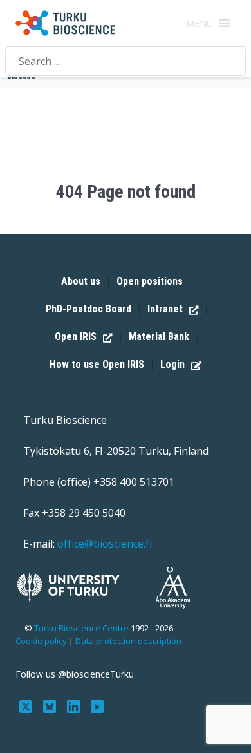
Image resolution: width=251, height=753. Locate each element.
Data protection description (128, 641)
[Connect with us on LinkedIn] (75, 705)
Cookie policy (41, 641)
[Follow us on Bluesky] (51, 705)
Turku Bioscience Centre (82, 628)
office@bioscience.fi (104, 544)
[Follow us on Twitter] (27, 705)
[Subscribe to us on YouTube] (96, 705)
